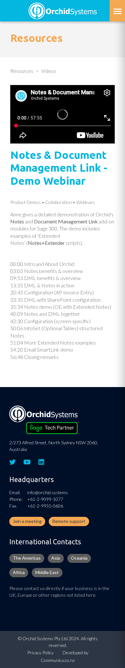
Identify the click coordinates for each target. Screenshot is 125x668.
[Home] (63, 10)
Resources (21, 71)
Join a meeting (27, 521)
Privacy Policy (40, 652)
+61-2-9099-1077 (45, 499)
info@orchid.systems (47, 492)
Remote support (68, 521)
